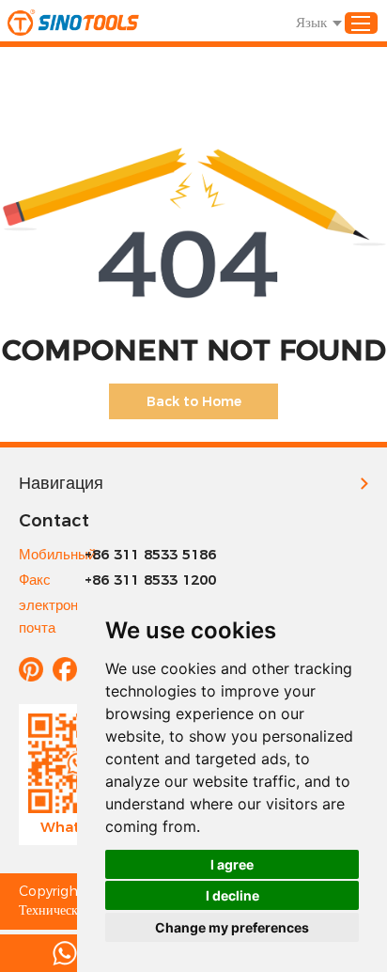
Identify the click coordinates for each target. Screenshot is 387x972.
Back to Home (194, 401)
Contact (54, 520)
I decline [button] (232, 895)
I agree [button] (232, 864)
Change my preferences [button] (232, 927)
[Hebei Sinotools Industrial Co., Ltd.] (73, 22)
